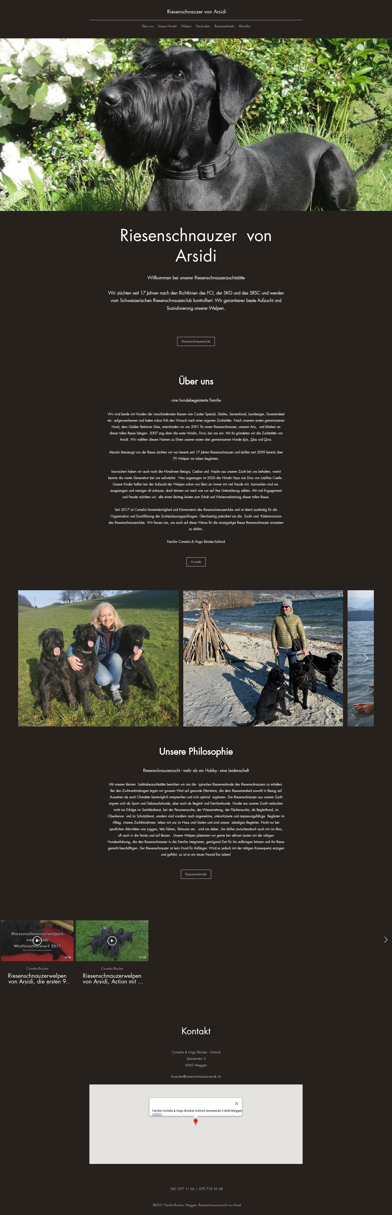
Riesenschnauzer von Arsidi (196, 11)
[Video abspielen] (37, 940)
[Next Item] (366, 658)
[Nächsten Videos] (386, 939)
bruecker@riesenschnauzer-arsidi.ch (196, 1076)
